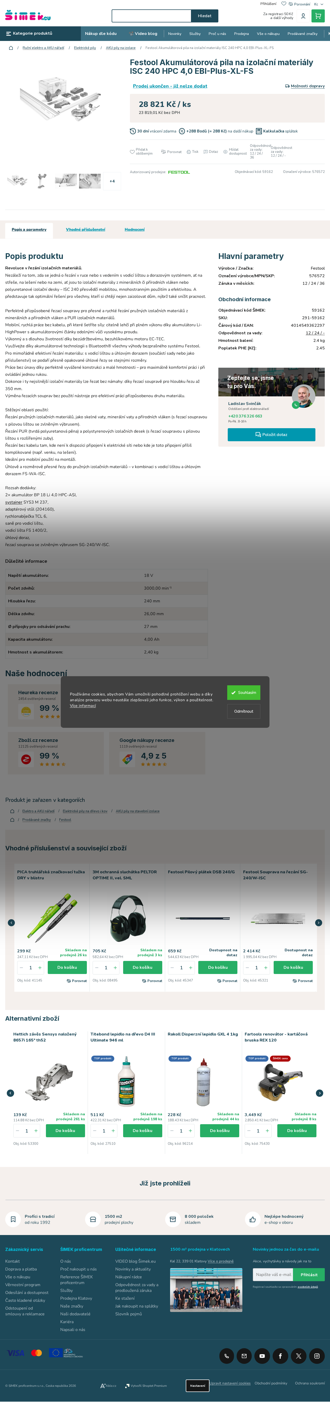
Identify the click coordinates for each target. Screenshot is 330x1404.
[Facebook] (280, 1354)
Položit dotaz (274, 435)
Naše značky (71, 1306)
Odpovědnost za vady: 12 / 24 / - (278, 152)
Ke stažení (125, 1298)
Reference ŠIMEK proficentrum (76, 1280)
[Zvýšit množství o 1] (40, 967)
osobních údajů (308, 1287)
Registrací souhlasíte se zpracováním (285, 1287)
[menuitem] (101, 34)
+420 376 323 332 (226, 1356)
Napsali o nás (72, 1330)
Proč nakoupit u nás (78, 1269)
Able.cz (111, 1386)
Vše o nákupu (17, 1277)
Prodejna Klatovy (76, 1298)
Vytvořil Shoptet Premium (149, 1386)
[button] (11, 923)
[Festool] (178, 172)
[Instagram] (317, 1354)
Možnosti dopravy (308, 86)
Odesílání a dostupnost (27, 1293)
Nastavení (197, 1386)
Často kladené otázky (25, 1300)
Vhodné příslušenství (85, 229)
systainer (13, 502)
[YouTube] (262, 1354)
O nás (65, 1261)
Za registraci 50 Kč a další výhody (278, 16)
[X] (299, 1356)
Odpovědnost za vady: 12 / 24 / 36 (258, 152)
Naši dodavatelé (75, 1314)
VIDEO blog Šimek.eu (135, 1261)
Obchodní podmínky (271, 1383)
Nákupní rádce (128, 1277)
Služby (66, 1290)
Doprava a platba (21, 1269)
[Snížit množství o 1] (21, 967)
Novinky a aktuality (133, 1269)
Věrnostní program (22, 1285)
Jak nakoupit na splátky (136, 1306)
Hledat (204, 16)
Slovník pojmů (128, 1314)
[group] (49, 1092)
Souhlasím (247, 692)
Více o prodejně (220, 1261)
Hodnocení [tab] (135, 229)
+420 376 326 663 (245, 416)
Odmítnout (243, 711)
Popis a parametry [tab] (29, 229)
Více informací (83, 705)
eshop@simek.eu (244, 1356)
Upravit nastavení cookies (230, 1383)
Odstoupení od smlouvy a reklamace (25, 1311)
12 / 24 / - (315, 333)
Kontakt (12, 1261)
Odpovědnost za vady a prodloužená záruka (136, 1287)
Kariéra (67, 1322)
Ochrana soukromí (310, 1383)
